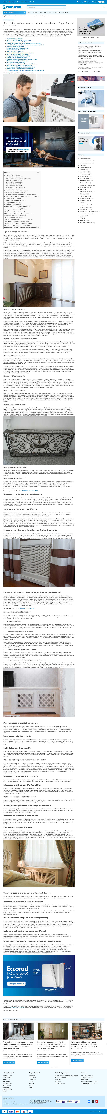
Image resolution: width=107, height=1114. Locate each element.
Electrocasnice (84, 183)
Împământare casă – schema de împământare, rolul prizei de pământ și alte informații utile (90, 62)
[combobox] (46, 7)
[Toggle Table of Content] (37, 172)
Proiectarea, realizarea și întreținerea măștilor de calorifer (20, 194)
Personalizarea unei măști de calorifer (15, 200)
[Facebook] (89, 1101)
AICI (9, 1)
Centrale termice (43, 12)
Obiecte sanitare (84, 196)
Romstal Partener (85, 207)
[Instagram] (93, 1101)
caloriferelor (19, 780)
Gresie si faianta (84, 187)
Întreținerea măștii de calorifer (13, 202)
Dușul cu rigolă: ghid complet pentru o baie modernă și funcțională (90, 67)
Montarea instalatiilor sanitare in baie (89, 71)
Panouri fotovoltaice (85, 198)
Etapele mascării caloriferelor (13, 198)
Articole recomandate (86, 161)
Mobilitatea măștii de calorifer (13, 204)
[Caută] (64, 7)
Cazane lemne (84, 172)
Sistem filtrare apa (85, 209)
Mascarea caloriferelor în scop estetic (16, 215)
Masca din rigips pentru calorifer (15, 183)
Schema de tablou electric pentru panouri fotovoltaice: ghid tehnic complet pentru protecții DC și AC (51, 1044)
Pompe (82, 202)
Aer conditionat (84, 158)
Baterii (29, 12)
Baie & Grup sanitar (85, 163)
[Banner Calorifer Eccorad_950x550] (39, 997)
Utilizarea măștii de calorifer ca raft (15, 212)
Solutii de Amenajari (11, 16)
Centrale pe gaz (84, 174)
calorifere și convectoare (17, 1007)
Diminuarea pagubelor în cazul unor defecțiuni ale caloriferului (22, 227)
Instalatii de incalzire (86, 191)
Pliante (57, 12)
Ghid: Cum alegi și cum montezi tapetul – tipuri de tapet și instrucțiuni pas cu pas (89, 51)
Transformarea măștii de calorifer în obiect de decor (20, 219)
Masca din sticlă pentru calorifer (15, 185)
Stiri (81, 218)
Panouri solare (84, 200)
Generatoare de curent (86, 185)
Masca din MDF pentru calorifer (15, 182)
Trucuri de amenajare (86, 222)
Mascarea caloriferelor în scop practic (16, 208)
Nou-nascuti (83, 194)
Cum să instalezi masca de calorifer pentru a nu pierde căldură (22, 196)
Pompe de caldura (85, 205)
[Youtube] (96, 1101)
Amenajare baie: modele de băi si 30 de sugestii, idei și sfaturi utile (89, 47)
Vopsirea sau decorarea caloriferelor (15, 192)
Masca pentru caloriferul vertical (15, 189)
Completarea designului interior (14, 217)
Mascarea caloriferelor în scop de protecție (17, 221)
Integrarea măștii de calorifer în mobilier (17, 210)
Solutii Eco (83, 216)
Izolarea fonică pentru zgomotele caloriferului (18, 225)
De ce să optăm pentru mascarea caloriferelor (18, 206)
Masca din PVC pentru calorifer (15, 180)
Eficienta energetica (85, 180)
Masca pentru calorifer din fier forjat (16, 187)
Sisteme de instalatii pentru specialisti (91, 211)
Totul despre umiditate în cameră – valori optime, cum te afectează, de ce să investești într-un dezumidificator (91, 56)
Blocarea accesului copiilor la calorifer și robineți (19, 223)
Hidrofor (82, 189)
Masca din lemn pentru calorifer (15, 177)
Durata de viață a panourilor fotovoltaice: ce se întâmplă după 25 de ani (87, 1044)
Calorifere (35, 12)
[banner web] (39, 168)
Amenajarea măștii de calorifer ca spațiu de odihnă (20, 213)
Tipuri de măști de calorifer (12, 175)
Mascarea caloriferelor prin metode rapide (16, 190)
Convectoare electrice (86, 178)
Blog (4, 16)
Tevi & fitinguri (84, 220)
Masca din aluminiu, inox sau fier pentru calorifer (19, 178)
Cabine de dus (84, 167)
